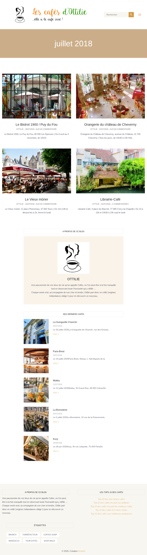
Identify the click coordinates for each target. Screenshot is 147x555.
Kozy (55, 439)
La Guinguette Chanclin (65, 322)
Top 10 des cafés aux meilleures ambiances (111, 513)
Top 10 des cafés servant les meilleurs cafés (111, 506)
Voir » (56, 334)
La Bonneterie (60, 410)
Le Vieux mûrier (36, 199)
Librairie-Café (110, 199)
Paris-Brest (58, 351)
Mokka (56, 380)
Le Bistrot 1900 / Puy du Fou (36, 124)
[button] (139, 14)
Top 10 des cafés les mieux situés (111, 510)
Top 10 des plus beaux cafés (111, 499)
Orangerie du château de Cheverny (110, 124)
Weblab (81, 551)
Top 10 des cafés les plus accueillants (111, 502)
